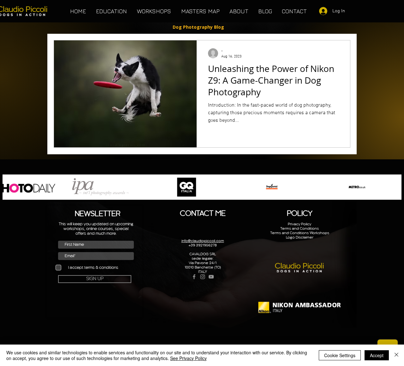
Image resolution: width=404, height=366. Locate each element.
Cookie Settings (339, 355)
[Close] (396, 355)
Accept (376, 355)
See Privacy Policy (188, 358)
